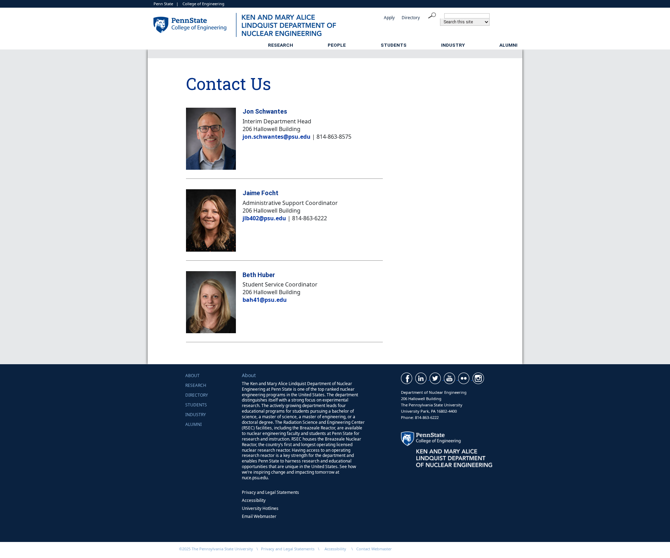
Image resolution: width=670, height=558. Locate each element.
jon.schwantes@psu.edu (277, 136)
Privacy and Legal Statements (270, 492)
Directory (411, 18)
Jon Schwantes (265, 111)
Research (280, 45)
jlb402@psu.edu (264, 218)
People (337, 45)
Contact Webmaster (374, 548)
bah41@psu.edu (265, 300)
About (192, 376)
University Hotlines (260, 508)
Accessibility (254, 500)
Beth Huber (259, 274)
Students (394, 45)
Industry (453, 45)
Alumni (508, 45)
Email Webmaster (259, 516)
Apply (389, 18)
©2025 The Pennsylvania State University (216, 548)
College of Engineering (203, 3)
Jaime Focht (260, 193)
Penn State (163, 3)
